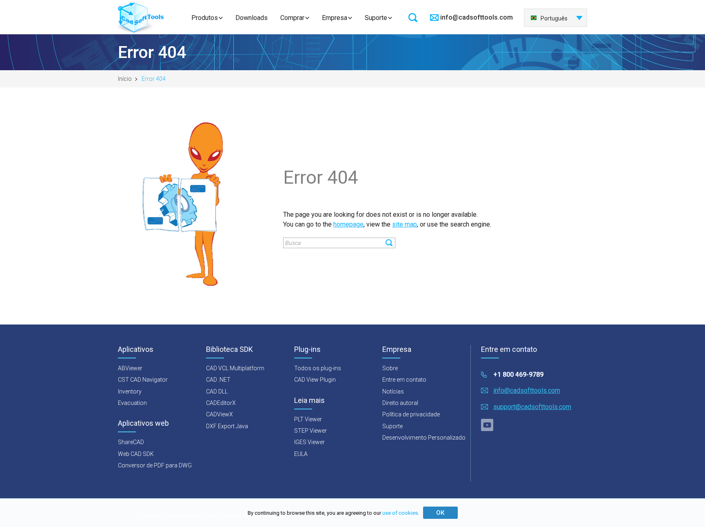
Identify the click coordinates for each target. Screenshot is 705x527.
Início (125, 79)
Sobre (390, 368)
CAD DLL (217, 391)
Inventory (130, 391)
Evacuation (132, 403)
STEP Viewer (310, 430)
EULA (301, 454)
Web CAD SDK (136, 454)
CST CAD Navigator (143, 379)
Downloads (251, 18)
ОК (440, 512)
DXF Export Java (227, 426)
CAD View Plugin (315, 379)
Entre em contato (404, 379)
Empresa (334, 18)
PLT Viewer (308, 419)
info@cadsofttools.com (476, 17)
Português (554, 18)
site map (404, 224)
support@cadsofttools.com (532, 407)
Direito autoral (400, 403)
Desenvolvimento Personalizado (424, 437)
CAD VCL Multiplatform (235, 368)
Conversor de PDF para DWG (155, 465)
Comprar (292, 18)
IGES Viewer (309, 442)
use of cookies (400, 513)
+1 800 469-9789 (518, 374)
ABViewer (130, 368)
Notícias (393, 391)
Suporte (376, 18)
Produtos (204, 18)
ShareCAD (131, 442)
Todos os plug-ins (317, 368)
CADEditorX (221, 403)
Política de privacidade (411, 414)
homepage (348, 224)
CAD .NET (218, 379)
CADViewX (219, 414)
